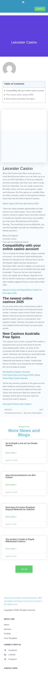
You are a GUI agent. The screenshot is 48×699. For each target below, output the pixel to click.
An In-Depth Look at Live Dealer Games (21, 444)
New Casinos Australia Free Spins (20, 99)
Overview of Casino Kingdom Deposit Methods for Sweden (20, 508)
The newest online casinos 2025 (19, 95)
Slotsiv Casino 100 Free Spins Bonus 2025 (21, 203)
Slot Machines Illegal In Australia (16, 372)
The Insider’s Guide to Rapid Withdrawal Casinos (19, 540)
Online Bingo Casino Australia (15, 378)
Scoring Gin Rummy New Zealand (17, 404)
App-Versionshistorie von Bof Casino (20, 476)
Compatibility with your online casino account (25, 90)
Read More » (11, 453)
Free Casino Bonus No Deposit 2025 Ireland (21, 375)
